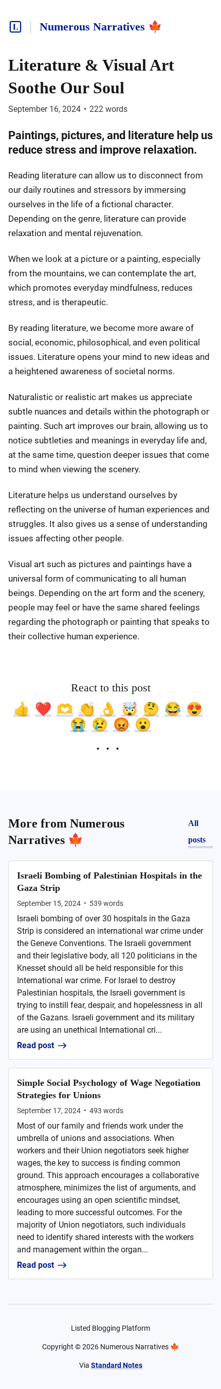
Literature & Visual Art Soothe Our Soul (91, 76)
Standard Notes (116, 1365)
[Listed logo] (15, 27)
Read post (35, 1045)
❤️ (43, 709)
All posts (197, 831)
